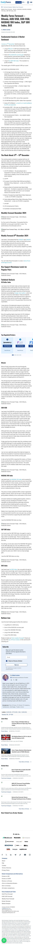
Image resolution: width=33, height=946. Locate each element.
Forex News (4, 731)
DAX (19, 712)
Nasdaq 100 (5, 714)
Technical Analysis (8, 7)
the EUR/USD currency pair (16, 55)
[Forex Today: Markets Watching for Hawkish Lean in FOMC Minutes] (5, 753)
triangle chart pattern (20, 293)
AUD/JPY (20, 239)
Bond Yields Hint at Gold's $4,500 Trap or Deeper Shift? (21, 770)
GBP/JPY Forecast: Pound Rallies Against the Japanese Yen (21, 784)
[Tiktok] (20, 855)
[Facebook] (2, 854)
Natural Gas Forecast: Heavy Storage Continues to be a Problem (21, 798)
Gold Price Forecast (7, 894)
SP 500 (11, 714)
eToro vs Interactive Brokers (9, 883)
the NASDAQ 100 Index (15, 479)
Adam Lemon (16, 675)
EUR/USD (24, 712)
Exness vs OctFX (6, 878)
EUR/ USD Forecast (7, 896)
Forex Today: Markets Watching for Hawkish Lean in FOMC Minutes (21, 751)
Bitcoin (10, 48)
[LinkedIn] (11, 680)
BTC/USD (14, 712)
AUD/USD (8, 712)
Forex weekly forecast (18, 638)
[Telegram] (15, 854)
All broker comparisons (8, 888)
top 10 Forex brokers (14, 639)
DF (1, 7)
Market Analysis (6, 903)
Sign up (16, 665)
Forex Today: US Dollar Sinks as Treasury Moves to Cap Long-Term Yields (21, 723)
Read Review (7, 350)
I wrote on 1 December (7, 44)
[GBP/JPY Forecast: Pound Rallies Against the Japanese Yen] (5, 782)
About (3, 860)
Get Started (7, 346)
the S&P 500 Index (14, 61)
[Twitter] (14, 680)
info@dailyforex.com (6, 908)
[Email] (16, 680)
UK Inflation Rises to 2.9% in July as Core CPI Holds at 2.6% (21, 737)
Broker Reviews (6, 901)
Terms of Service (6, 868)
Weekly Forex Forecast (17, 7)
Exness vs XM (5, 876)
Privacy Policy (5, 870)
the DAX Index (13, 569)
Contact (4, 865)
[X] (6, 854)
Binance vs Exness (7, 881)
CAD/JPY (28, 239)
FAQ (3, 863)
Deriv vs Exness (6, 885)
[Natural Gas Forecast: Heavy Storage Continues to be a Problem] (5, 796)
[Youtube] (25, 854)
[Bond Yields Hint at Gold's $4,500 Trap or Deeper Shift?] (5, 769)
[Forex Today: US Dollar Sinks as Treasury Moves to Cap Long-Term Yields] (5, 721)
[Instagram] (30, 854)
